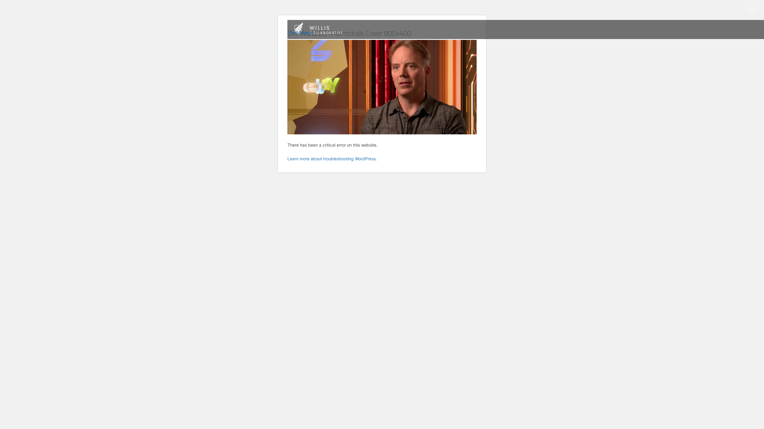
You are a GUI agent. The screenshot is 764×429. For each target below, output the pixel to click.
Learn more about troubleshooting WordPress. (332, 158)
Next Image (300, 32)
